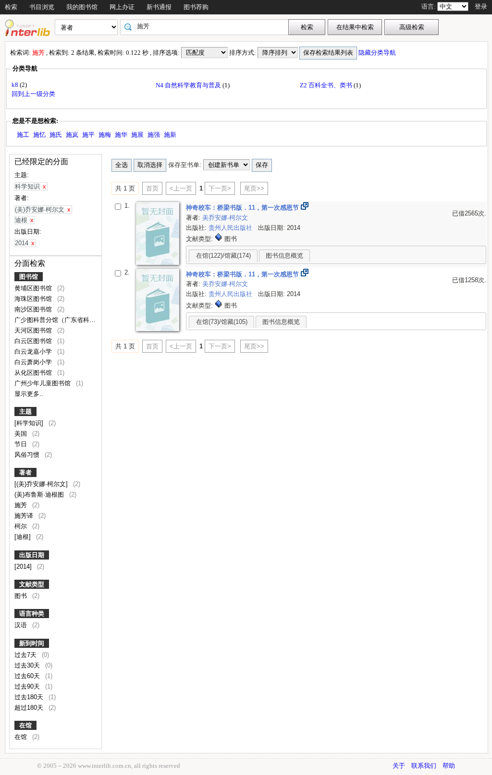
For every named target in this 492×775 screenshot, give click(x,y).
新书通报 (159, 7)
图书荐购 (196, 7)
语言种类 (31, 613)
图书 (21, 595)
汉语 (21, 625)
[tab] (223, 256)
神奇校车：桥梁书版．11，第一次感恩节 (243, 207)
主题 (25, 411)
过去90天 (28, 686)
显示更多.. (28, 393)
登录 (481, 6)
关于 (399, 765)
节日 (21, 444)
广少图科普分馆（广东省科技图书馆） (68, 319)
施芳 (21, 505)
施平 (88, 134)
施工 (23, 134)
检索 (11, 7)
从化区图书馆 (34, 372)
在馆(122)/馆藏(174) (223, 255)
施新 (170, 134)
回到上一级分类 (33, 93)
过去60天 (28, 676)
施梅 (104, 134)
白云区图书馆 (34, 341)
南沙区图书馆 (34, 309)
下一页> (220, 188)
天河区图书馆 (34, 330)
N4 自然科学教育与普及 (189, 85)
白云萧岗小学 (34, 362)
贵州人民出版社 (231, 227)
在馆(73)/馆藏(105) (221, 321)
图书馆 (28, 276)
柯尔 (21, 526)
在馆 (25, 725)
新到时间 (31, 643)
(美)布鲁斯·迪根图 (40, 494)
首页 (152, 188)
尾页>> (254, 188)
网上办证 (122, 7)
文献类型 (31, 584)
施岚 (72, 134)
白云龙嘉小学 (34, 351)
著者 (25, 472)
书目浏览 (41, 7)
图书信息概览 (284, 255)
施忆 (39, 134)
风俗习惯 (27, 454)
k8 (16, 84)
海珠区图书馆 (34, 298)
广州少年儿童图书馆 (43, 383)
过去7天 (26, 654)
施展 (137, 134)
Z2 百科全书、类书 (327, 85)
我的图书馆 (82, 7)
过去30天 (28, 665)
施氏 (55, 134)
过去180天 (29, 697)
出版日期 (31, 555)
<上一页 (181, 188)
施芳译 (24, 515)
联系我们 (423, 765)
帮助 (449, 765)
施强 (154, 134)
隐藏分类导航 (377, 52)
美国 (21, 433)
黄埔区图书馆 (34, 288)
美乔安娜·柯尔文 (225, 217)
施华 (121, 134)
